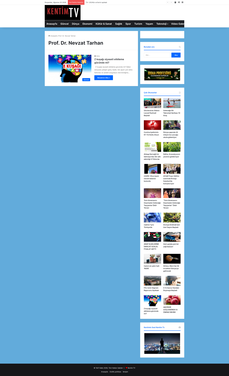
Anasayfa (51, 23)
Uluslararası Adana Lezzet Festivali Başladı (151, 112)
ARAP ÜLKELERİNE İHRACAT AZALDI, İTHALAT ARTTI (151, 246)
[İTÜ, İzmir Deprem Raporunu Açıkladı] (152, 281)
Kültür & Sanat (104, 23)
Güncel (64, 23)
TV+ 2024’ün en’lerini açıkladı (96, 2)
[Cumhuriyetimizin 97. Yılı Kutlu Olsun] (152, 125)
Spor (128, 23)
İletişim (125, 372)
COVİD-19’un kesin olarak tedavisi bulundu (151, 178)
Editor (98, 56)
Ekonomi (87, 23)
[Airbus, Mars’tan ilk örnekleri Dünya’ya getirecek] (172, 259)
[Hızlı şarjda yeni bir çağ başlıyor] (172, 237)
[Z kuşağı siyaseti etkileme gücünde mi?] (152, 300)
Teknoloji (161, 23)
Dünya (75, 23)
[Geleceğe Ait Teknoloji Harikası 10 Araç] (172, 103)
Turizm (138, 23)
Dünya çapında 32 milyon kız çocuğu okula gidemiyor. (170, 134)
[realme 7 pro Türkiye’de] (152, 217)
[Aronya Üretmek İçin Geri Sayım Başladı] (172, 217)
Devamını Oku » (103, 78)
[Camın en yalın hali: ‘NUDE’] (152, 259)
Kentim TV (131, 368)
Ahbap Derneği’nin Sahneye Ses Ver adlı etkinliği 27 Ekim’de (152, 156)
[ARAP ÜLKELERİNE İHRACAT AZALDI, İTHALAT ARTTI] (152, 237)
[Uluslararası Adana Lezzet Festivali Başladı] (152, 103)
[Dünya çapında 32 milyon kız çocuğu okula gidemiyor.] (172, 125)
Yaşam (149, 23)
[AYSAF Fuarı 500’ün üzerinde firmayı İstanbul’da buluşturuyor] (172, 169)
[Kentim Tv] (63, 12)
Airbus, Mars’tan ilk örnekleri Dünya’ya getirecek (171, 268)
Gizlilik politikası (115, 372)
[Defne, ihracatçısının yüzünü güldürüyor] (172, 147)
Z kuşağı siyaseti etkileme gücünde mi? (151, 311)
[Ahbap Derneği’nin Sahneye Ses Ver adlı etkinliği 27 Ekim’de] (152, 147)
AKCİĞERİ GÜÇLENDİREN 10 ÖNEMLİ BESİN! (170, 309)
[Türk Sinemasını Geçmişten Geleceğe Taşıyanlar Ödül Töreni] (152, 193)
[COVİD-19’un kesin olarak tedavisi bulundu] (152, 169)
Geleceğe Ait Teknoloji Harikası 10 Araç (171, 112)
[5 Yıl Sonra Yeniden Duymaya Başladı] (172, 281)
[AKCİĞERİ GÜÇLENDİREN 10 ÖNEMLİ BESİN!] (172, 300)
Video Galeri (178, 23)
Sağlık (118, 23)
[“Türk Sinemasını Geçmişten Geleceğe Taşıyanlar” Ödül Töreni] (172, 193)
